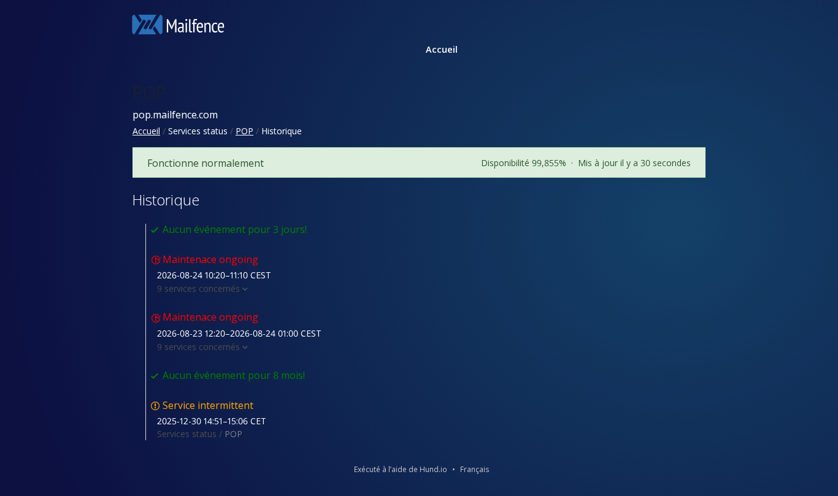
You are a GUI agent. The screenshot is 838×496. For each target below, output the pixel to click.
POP (149, 92)
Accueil (442, 49)
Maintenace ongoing (210, 259)
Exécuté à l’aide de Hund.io (400, 469)
